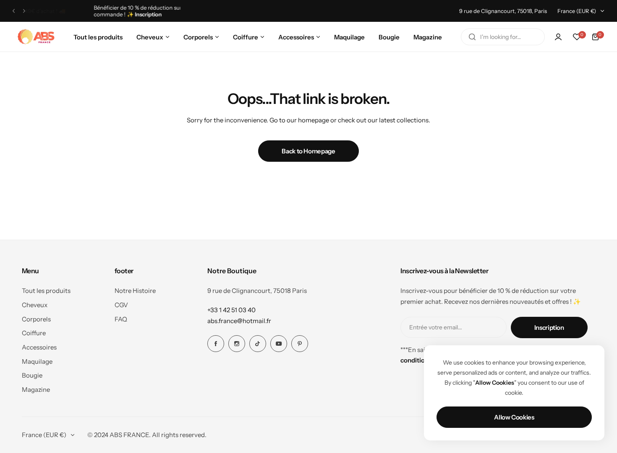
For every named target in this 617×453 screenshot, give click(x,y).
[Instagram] (236, 343)
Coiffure (34, 333)
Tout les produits (46, 291)
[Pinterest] (299, 343)
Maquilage (37, 361)
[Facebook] (215, 343)
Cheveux (34, 305)
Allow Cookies (514, 417)
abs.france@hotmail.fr (239, 321)
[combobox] (503, 36)
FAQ (121, 319)
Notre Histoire (135, 291)
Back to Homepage (308, 151)
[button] (14, 11)
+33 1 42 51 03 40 (231, 310)
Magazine (36, 389)
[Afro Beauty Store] (37, 37)
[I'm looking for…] (472, 36)
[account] (558, 37)
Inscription (549, 327)
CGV (121, 305)
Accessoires (39, 347)
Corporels (36, 319)
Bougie (32, 375)
